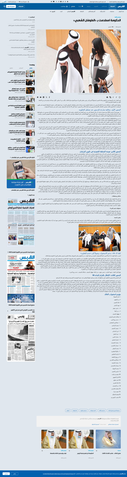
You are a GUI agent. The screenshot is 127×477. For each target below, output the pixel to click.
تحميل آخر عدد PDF (23, 1)
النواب (67, 410)
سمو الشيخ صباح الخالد (114, 410)
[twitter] (46, 97)
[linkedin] (43, 97)
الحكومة (75, 410)
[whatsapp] (38, 97)
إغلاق (14, 473)
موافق (6, 473)
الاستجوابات (93, 410)
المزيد (53, 11)
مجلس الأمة (102, 410)
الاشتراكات (20, 6)
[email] (40, 97)
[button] (119, 97)
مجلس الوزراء (83, 410)
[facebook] (49, 97)
